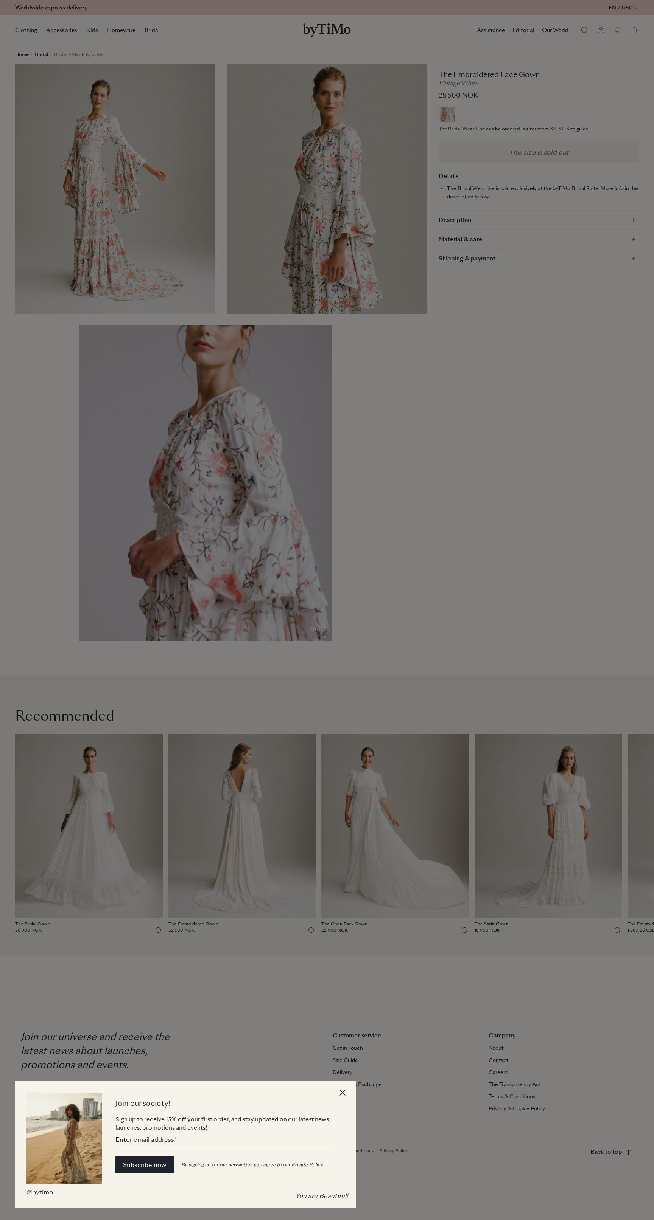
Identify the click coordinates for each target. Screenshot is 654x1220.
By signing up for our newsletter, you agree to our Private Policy (252, 1164)
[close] (343, 1093)
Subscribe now (144, 1165)
